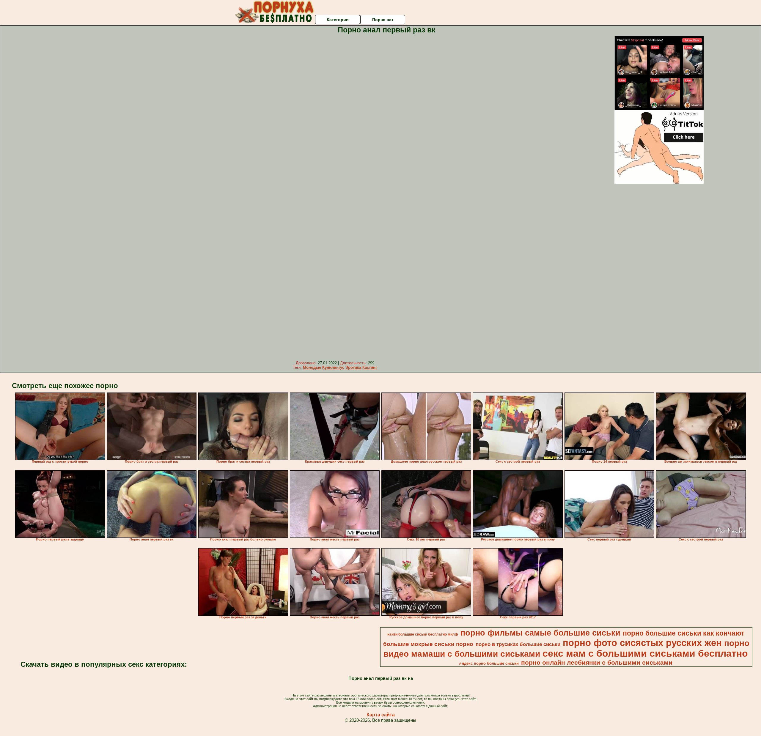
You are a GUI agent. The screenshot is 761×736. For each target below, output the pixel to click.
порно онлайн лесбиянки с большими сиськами (596, 662)
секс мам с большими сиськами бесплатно (645, 653)
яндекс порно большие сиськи (489, 663)
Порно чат (383, 19)
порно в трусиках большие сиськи (518, 644)
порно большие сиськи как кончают (683, 633)
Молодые (312, 367)
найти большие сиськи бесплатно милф (422, 634)
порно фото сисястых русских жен (642, 643)
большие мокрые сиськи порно (428, 644)
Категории (338, 19)
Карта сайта (381, 714)
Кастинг (369, 367)
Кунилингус (333, 367)
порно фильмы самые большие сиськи (540, 632)
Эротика (353, 367)
